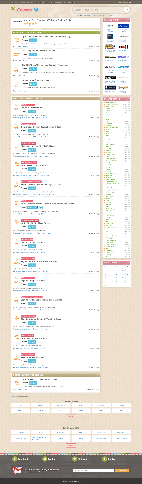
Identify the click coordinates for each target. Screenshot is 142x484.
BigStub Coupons (123, 50)
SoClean (101, 405)
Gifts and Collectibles (112, 127)
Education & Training (111, 190)
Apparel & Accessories (112, 104)
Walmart (96, 15)
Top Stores (15, 2)
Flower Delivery (20, 438)
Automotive (109, 123)
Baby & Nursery (110, 115)
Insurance (108, 213)
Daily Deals (109, 175)
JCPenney (87, 15)
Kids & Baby (109, 117)
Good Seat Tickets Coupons (110, 61)
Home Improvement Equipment (39, 438)
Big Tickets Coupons (110, 30)
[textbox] (93, 470)
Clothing (108, 108)
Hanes (121, 411)
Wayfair (121, 405)
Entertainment (110, 154)
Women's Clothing (121, 438)
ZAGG (61, 411)
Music (107, 133)
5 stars (35, 23)
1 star (24, 23)
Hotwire (40, 405)
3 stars (30, 23)
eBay (91, 15)
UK (106, 257)
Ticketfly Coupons (123, 60)
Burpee (20, 411)
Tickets (108, 169)
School (108, 140)
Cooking (108, 113)
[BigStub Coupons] (123, 46)
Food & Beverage (111, 165)
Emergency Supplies (111, 244)
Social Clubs (109, 223)
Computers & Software (112, 161)
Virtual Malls (109, 242)
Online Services (110, 179)
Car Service (109, 250)
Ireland (108, 217)
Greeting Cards (110, 144)
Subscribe (122, 470)
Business (108, 186)
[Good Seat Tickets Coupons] (110, 56)
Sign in (120, 2)
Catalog (108, 136)
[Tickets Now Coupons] (123, 77)
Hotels (61, 438)
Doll (107, 248)
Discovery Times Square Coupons (110, 81)
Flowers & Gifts (110, 192)
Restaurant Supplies (111, 236)
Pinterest (82, 459)
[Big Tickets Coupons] (110, 25)
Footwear (108, 152)
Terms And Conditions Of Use (58, 2)
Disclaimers (71, 2)
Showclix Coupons (110, 91)
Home (13, 396)
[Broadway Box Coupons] (123, 36)
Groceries (108, 177)
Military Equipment (111, 238)
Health (107, 131)
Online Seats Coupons (110, 40)
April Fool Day (110, 234)
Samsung (81, 411)
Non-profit (108, 204)
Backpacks (109, 138)
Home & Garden (110, 106)
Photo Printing (110, 246)
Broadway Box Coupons (123, 40)
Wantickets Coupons (123, 71)
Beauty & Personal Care (112, 184)
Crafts (107, 206)
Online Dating (110, 211)
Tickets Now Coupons (123, 81)
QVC (101, 411)
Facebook (23, 459)
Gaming (108, 146)
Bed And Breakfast (111, 240)
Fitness (108, 167)
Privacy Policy (44, 2)
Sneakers (108, 142)
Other (107, 219)
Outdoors (108, 150)
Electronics (109, 148)
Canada (108, 156)
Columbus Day (110, 252)
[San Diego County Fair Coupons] (110, 46)
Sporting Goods (101, 438)
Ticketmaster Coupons (123, 30)
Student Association (111, 227)
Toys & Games (110, 196)
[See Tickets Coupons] (110, 66)
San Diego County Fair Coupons (110, 50)
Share (26, 46)
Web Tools (109, 225)
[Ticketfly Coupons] (123, 56)
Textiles (108, 198)
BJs (20, 405)
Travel (107, 119)
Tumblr (111, 459)
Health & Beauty (110, 209)
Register (125, 2)
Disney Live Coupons (123, 91)
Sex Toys (108, 254)
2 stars (27, 23)
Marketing (108, 202)
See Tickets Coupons (110, 71)
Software (41, 432)
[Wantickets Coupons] (123, 66)
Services (108, 125)
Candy (107, 221)
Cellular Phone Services (112, 188)
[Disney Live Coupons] (123, 87)
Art (106, 229)
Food (107, 129)
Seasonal (108, 194)
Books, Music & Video (112, 173)
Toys (107, 232)
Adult (107, 200)
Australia (108, 163)
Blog (37, 2)
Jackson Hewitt (103, 15)
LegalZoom (111, 15)
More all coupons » (22, 117)
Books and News (110, 158)
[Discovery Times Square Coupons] (110, 77)
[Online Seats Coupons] (110, 36)
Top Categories (24, 2)
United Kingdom (110, 215)
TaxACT (81, 405)
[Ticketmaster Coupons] (123, 25)
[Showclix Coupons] (110, 87)
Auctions (108, 171)
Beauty (108, 111)
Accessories (101, 432)
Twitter (51, 459)
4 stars (33, 23)
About (32, 2)
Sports (107, 121)
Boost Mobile (61, 405)
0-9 (105, 266)
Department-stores (111, 102)
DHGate (41, 411)
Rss (130, 2)
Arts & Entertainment (111, 181)
